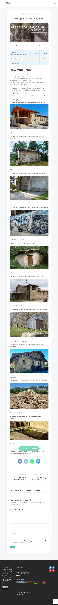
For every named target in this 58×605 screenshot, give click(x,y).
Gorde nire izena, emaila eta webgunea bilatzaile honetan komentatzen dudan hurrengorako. (28, 542)
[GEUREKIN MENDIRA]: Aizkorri (20, 478)
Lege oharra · (21, 590)
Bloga (21, 14)
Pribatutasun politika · (24, 592)
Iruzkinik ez (33, 21)
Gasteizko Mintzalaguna (31, 14)
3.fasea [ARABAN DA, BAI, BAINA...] (39, 478)
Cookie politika (21, 594)
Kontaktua (5, 583)
